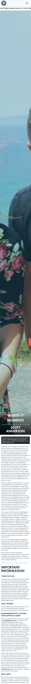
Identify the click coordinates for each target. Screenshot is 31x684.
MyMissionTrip (5, 669)
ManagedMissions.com (9, 620)
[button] (27, 3)
